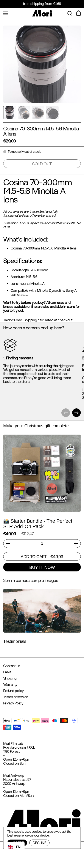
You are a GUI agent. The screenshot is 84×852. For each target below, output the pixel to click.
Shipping (30, 320)
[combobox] (14, 847)
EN (18, 847)
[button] (69, 13)
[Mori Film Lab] (42, 13)
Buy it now (42, 567)
